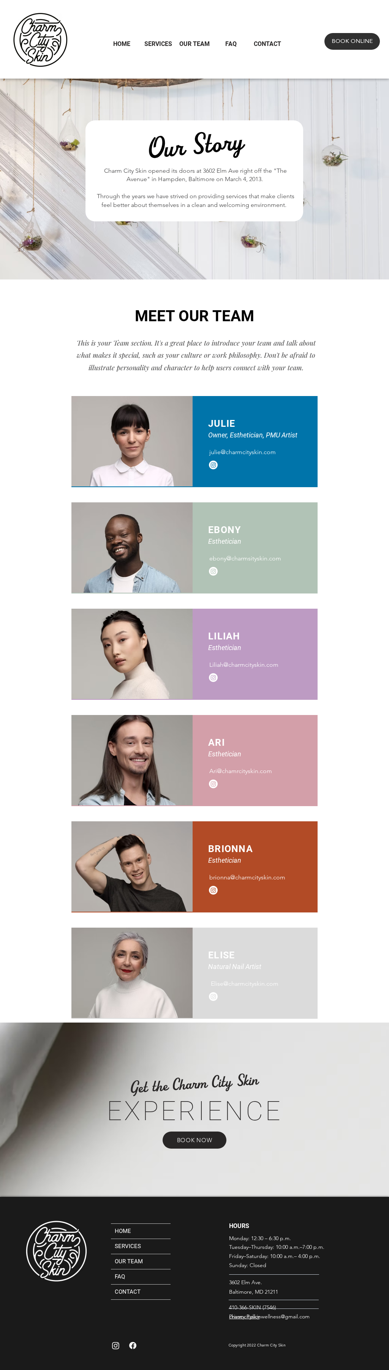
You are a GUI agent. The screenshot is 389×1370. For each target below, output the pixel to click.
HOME (123, 1231)
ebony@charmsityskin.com (245, 558)
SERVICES (128, 1246)
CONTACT (128, 1291)
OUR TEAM (129, 1261)
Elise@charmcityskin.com (244, 983)
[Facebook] (133, 1345)
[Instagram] (213, 465)
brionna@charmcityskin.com (247, 877)
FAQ (120, 1276)
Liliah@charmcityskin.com (243, 664)
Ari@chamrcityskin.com (240, 771)
